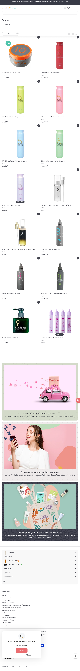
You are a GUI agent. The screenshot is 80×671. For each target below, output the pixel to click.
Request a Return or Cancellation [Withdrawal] (16, 605)
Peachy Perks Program (9, 617)
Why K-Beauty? (6, 615)
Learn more (64, 1)
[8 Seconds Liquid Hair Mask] (59, 235)
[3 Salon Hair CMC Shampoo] (59, 58)
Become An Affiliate (8, 620)
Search (4, 595)
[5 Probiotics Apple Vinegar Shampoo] (20, 102)
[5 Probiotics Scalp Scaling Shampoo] (59, 146)
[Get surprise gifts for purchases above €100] (40, 506)
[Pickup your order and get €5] (40, 387)
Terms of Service (7, 598)
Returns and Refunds (8, 603)
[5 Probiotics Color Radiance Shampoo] (59, 102)
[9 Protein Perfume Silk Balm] (20, 323)
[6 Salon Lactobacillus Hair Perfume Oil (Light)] (59, 191)
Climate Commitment (8, 610)
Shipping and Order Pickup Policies (12, 608)
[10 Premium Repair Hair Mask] (20, 58)
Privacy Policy (6, 600)
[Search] (76, 13)
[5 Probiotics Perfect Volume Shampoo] (20, 146)
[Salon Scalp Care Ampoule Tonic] (59, 323)
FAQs (3, 612)
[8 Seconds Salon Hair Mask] (20, 279)
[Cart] (72, 8)
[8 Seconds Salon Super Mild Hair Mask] (59, 279)
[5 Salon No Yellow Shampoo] (20, 191)
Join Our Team (6, 622)
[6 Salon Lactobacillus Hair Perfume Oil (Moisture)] (20, 235)
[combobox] (40, 13)
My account (5, 625)
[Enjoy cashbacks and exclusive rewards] (40, 446)
